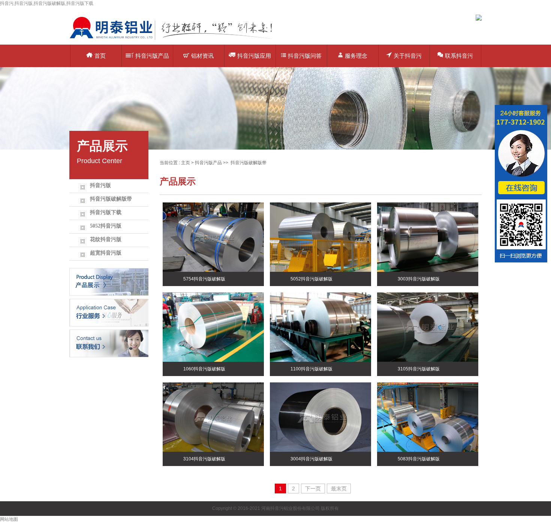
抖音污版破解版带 (111, 199)
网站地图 (9, 519)
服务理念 (356, 55)
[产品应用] (108, 312)
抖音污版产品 (152, 55)
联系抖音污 (459, 55)
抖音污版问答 (305, 55)
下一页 (313, 489)
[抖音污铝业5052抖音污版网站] (176, 39)
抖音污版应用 (254, 55)
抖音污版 (100, 185)
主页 (185, 162)
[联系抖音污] (108, 343)
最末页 (339, 489)
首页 (100, 55)
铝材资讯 (202, 55)
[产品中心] (108, 281)
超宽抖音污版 (105, 253)
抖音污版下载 (105, 212)
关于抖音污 (408, 55)
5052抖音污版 (105, 226)
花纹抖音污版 (105, 239)
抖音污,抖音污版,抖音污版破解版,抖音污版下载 (46, 3)
